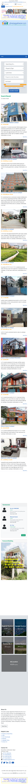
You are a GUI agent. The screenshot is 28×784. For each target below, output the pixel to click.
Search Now (14, 91)
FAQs (3, 735)
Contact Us (4, 741)
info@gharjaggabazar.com (9, 759)
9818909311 (10, 2)
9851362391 (15, 2)
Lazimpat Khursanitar (6, 355)
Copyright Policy (5, 740)
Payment (4, 738)
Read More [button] (4, 726)
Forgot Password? (9, 6)
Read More (25, 136)
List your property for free (17, 6)
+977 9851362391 (7, 756)
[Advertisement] (14, 40)
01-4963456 (5, 2)
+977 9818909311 (7, 754)
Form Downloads (6, 737)
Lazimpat (4, 157)
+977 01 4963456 (7, 753)
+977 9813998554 (7, 758)
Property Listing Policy (7, 733)
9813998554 (20, 2)
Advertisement (14, 580)
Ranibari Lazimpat (6, 120)
